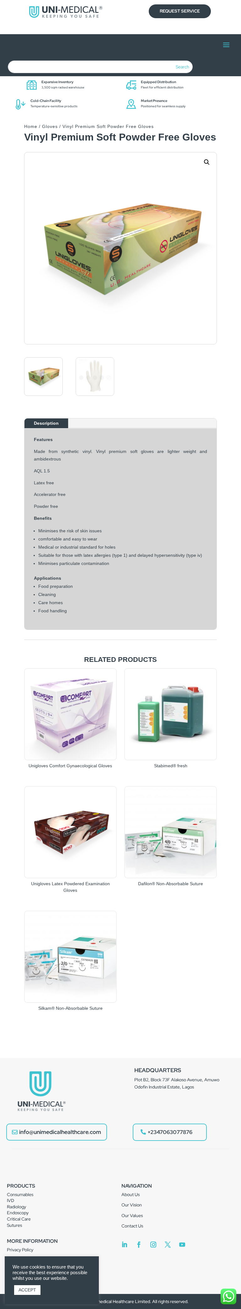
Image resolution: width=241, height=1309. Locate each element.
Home (30, 126)
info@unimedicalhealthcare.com (60, 1132)
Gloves (50, 126)
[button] (206, 162)
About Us (130, 1194)
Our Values (132, 1215)
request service (180, 11)
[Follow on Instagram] (153, 1245)
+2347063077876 (169, 1132)
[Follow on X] (168, 1245)
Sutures (14, 1225)
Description (46, 423)
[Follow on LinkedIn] (125, 1245)
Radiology (16, 1207)
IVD (10, 1200)
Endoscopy (18, 1213)
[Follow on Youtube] (182, 1245)
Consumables (20, 1194)
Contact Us (132, 1226)
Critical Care (19, 1219)
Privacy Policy (20, 1250)
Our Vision (131, 1205)
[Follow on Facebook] (139, 1245)
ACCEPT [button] (27, 1289)
